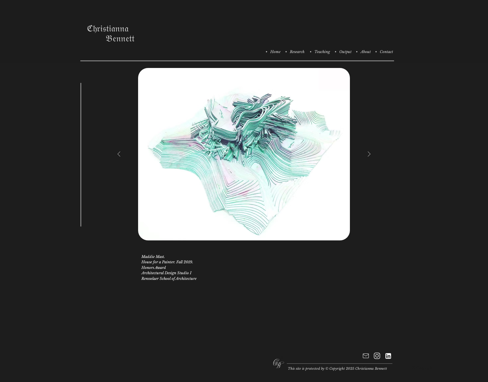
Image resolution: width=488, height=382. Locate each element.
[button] (244, 154)
